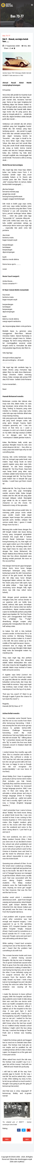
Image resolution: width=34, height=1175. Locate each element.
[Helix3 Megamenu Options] (32, 5)
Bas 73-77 (6, 36)
